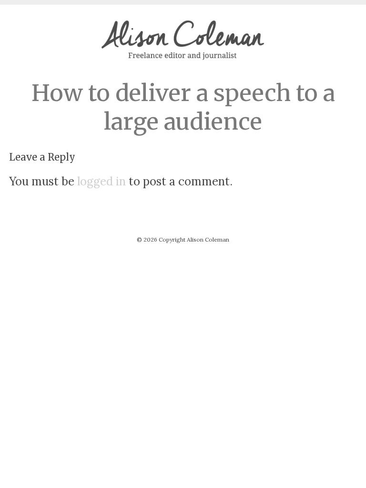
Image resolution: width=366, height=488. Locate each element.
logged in (101, 181)
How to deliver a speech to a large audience (183, 107)
